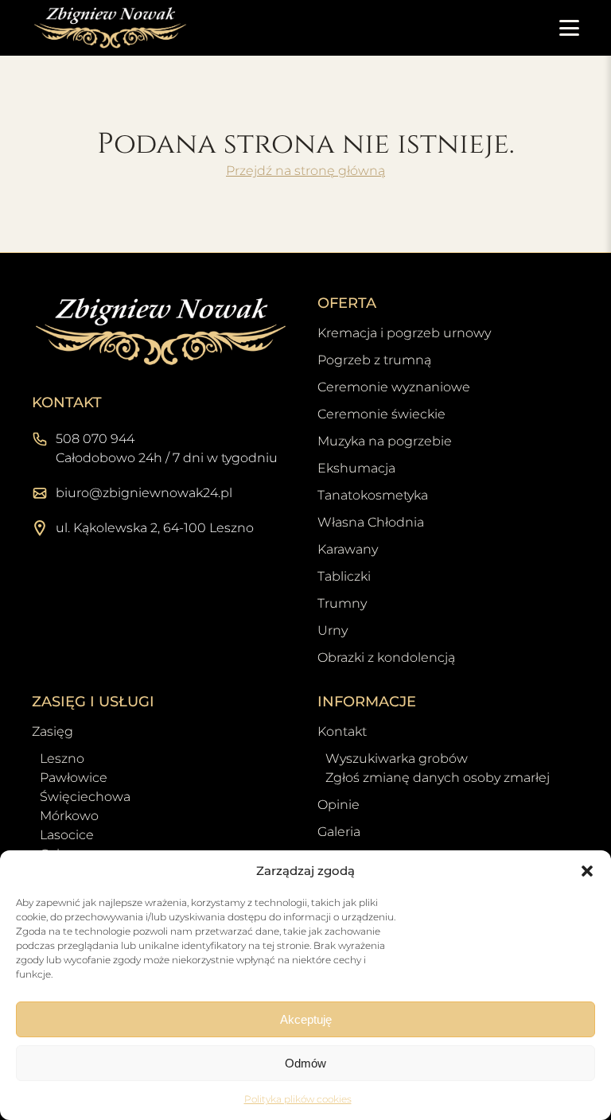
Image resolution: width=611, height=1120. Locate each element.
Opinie (338, 804)
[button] (587, 871)
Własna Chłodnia (370, 522)
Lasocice (67, 834)
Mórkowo (69, 815)
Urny (332, 630)
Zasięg (52, 731)
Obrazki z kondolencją (386, 657)
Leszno (62, 758)
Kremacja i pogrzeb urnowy (404, 332)
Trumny (342, 603)
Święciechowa (85, 796)
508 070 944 (95, 438)
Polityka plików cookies (298, 1099)
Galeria (338, 831)
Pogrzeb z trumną (374, 360)
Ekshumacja (356, 468)
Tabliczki (344, 576)
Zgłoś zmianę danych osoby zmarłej (437, 777)
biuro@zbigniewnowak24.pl (144, 492)
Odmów (305, 1063)
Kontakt (342, 731)
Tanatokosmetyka (372, 495)
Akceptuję (306, 1019)
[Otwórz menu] (569, 28)
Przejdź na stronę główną (305, 170)
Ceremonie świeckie (381, 414)
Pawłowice (73, 777)
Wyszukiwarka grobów (396, 758)
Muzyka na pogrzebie (384, 441)
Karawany (347, 549)
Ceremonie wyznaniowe (393, 387)
